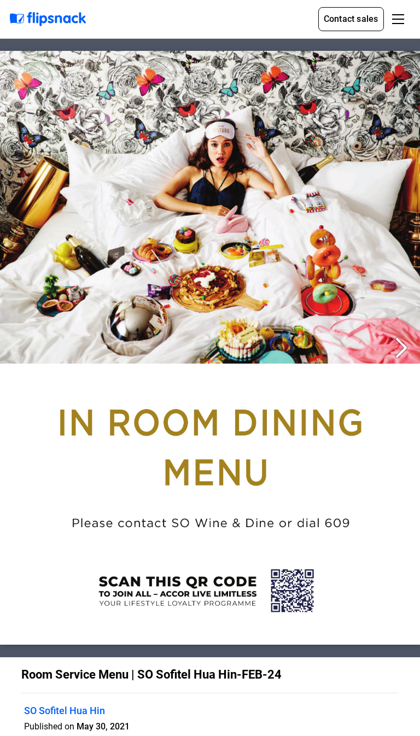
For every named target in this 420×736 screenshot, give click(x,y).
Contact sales (351, 19)
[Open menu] (398, 19)
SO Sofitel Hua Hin (64, 710)
